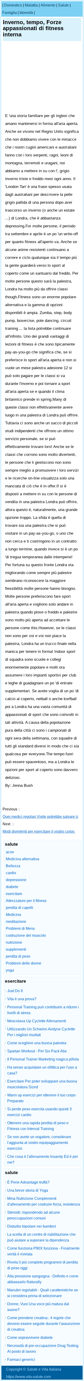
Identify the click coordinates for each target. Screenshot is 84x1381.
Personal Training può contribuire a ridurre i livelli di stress (43, 1010)
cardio (11, 873)
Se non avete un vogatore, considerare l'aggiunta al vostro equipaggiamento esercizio (39, 1142)
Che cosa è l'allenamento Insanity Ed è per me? (42, 1159)
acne (10, 852)
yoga (10, 970)
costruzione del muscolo (26, 935)
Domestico (13, 5)
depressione (16, 880)
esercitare (14, 894)
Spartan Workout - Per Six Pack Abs (37, 1051)
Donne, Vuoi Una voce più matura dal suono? (38, 1307)
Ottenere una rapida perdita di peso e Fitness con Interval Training (38, 1126)
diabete (12, 887)
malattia (31, 5)
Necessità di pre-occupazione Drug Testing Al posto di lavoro (42, 1348)
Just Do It (15, 991)
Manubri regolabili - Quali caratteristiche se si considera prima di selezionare (42, 1293)
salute (63, 5)
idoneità (26, 13)
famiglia (9, 13)
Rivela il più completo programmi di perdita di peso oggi (42, 1265)
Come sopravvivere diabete (30, 1338)
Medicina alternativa (22, 859)
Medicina (13, 915)
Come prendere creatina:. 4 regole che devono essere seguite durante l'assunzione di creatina (43, 1323)
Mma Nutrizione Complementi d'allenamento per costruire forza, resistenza (43, 1201)
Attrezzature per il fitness (26, 901)
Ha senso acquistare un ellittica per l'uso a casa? (42, 1070)
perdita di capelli (19, 908)
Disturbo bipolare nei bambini (31, 1226)
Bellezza (13, 866)
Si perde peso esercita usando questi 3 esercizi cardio (39, 1112)
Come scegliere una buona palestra (36, 1043)
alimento (48, 5)
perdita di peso (18, 956)
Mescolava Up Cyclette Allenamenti (36, 1021)
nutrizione (14, 942)
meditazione (16, 922)
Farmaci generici (21, 1360)
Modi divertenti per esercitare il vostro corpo (39, 831)
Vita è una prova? (21, 999)
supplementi (16, 949)
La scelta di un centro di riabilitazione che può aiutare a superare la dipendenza (41, 1237)
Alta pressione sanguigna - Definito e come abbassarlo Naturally (42, 1279)
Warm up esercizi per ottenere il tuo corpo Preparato (41, 1098)
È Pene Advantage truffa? (28, 1182)
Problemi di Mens (20, 928)
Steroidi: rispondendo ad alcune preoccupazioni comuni (33, 1215)
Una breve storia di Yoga (27, 1190)
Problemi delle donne (23, 963)
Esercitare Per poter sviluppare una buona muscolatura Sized (42, 1084)
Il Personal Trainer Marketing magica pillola (43, 1059)
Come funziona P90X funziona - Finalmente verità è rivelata (43, 1251)
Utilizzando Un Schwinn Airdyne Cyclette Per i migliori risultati (41, 1032)
